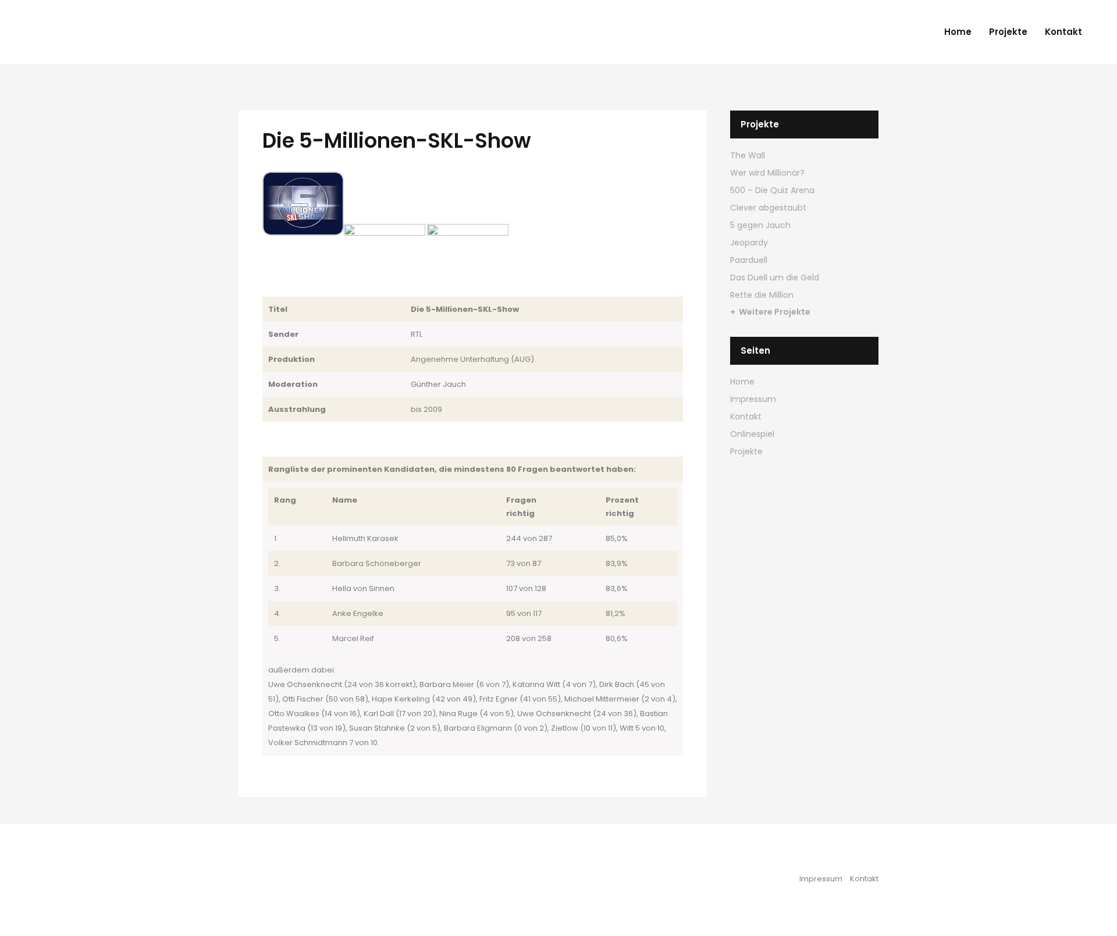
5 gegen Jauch (760, 225)
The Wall (747, 155)
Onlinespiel (752, 434)
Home (742, 381)
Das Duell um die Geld (774, 277)
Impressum (753, 399)
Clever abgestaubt (768, 207)
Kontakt (746, 416)
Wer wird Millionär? (767, 173)
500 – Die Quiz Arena (772, 190)
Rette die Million (762, 295)
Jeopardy (749, 242)
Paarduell (748, 260)
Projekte (746, 451)
